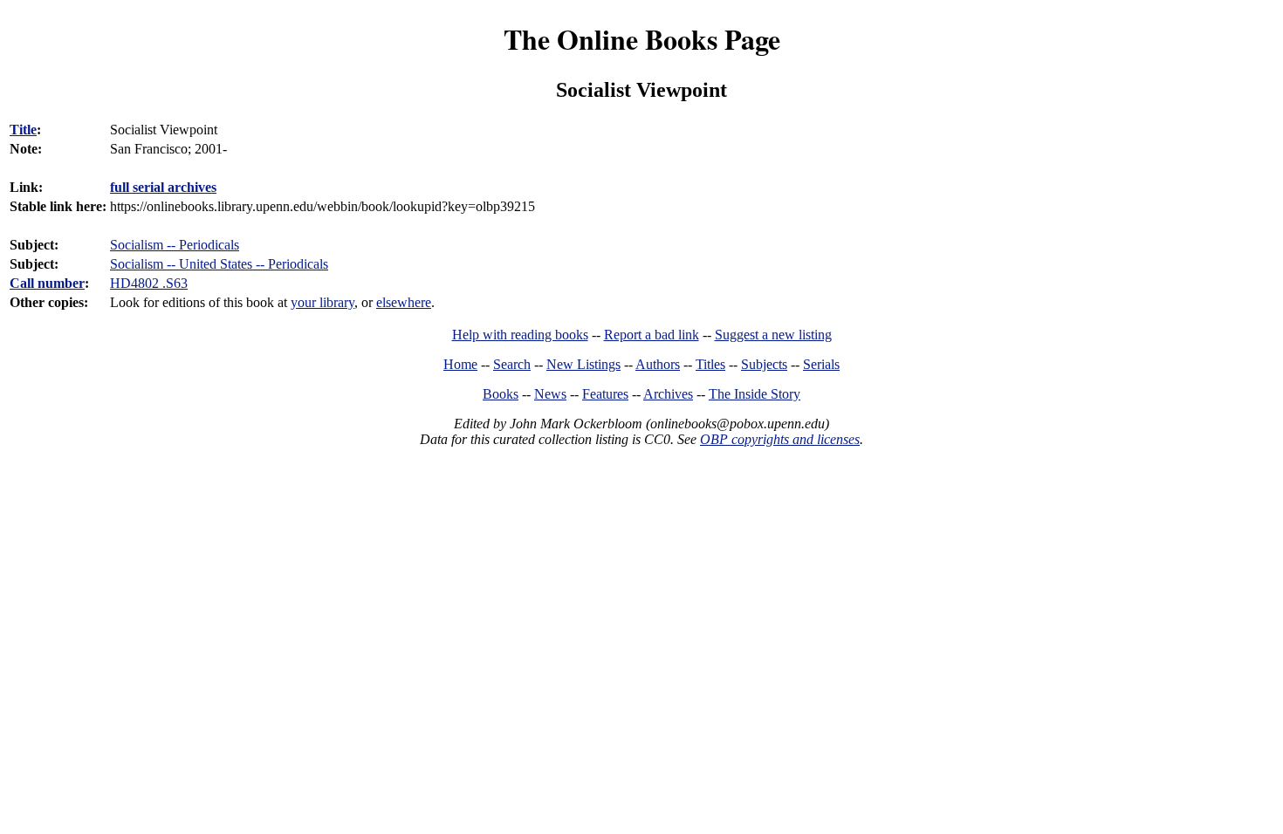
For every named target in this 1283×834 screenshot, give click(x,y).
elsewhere (403, 302)
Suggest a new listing (773, 334)
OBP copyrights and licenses (780, 439)
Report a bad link (651, 334)
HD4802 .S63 (149, 283)
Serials (821, 364)
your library (322, 302)
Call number (47, 283)
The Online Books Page (642, 38)
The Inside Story (754, 393)
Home (460, 364)
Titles (710, 364)
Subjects (764, 364)
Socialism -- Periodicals (174, 244)
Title (23, 129)
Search (512, 364)
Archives (668, 393)
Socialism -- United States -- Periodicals (219, 263)
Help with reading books (520, 334)
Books (500, 393)
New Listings (583, 364)
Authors (657, 364)
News (550, 393)
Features (605, 393)
